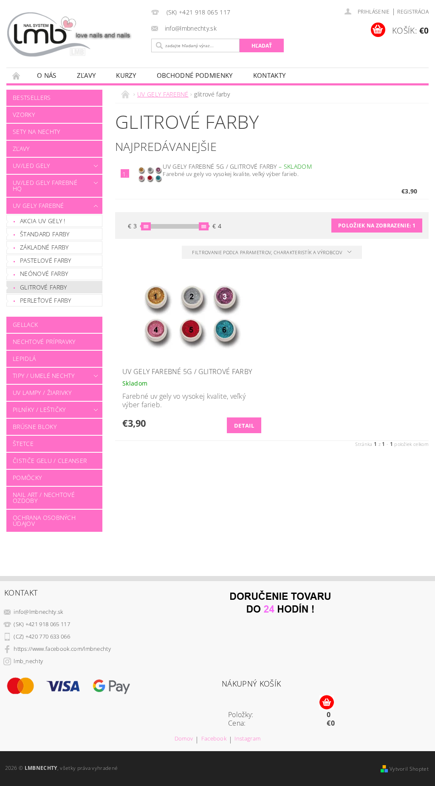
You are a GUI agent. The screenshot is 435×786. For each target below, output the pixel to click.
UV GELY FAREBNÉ (38, 205)
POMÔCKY (27, 478)
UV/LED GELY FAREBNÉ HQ (45, 186)
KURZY (126, 75)
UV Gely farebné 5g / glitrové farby (237, 166)
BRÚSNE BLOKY (34, 427)
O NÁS (46, 75)
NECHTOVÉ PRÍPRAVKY (44, 342)
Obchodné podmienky (195, 75)
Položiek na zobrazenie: (376, 225)
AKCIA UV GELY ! (42, 221)
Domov (184, 739)
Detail (244, 425)
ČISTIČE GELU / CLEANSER (50, 461)
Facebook (214, 739)
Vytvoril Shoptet (409, 768)
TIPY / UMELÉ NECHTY (43, 376)
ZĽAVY (86, 75)
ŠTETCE (23, 444)
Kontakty (269, 75)
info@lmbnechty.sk (38, 612)
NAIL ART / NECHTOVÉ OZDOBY (44, 498)
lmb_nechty (28, 661)
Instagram (247, 739)
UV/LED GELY (31, 166)
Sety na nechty (36, 132)
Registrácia (413, 11)
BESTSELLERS (32, 98)
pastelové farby (45, 260)
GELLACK (25, 325)
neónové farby (44, 274)
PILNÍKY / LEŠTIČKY (39, 410)
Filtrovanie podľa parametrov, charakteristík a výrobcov (267, 252)
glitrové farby (43, 287)
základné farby (44, 247)
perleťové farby (45, 300)
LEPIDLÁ (24, 359)
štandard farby (44, 234)
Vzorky (24, 115)
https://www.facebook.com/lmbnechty (62, 649)
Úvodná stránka (16, 75)
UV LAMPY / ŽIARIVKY (42, 393)
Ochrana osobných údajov (44, 521)
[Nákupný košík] (326, 702)
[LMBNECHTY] (73, 34)
